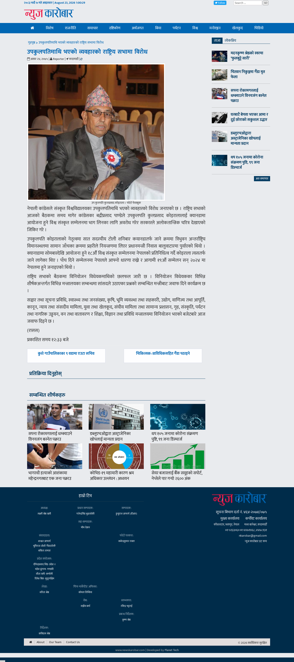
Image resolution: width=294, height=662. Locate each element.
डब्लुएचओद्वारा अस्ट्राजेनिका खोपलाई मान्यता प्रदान (110, 436)
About (41, 642)
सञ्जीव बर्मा (85, 606)
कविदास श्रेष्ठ (44, 633)
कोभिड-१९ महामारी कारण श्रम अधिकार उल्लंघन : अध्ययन (112, 475)
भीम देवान (85, 527)
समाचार (92, 28)
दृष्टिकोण (114, 28)
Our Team (55, 642)
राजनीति (70, 28)
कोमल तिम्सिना (85, 592)
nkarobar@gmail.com (253, 535)
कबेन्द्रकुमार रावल (126, 541)
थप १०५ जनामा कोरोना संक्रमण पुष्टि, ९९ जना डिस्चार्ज (175, 436)
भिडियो (258, 28)
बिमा (158, 28)
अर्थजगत (138, 28)
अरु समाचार (262, 178)
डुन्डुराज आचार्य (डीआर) (126, 513)
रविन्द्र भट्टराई (126, 606)
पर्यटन (177, 28)
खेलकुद (237, 28)
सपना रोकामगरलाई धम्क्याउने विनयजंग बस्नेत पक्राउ (50, 436)
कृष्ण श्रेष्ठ (126, 620)
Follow (221, 3)
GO (265, 3)
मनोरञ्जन (215, 28)
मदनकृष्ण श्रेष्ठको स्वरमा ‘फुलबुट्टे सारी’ (247, 56)
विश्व (195, 28)
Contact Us (73, 642)
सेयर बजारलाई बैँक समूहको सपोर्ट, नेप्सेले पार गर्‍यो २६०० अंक (177, 475)
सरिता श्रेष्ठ (44, 592)
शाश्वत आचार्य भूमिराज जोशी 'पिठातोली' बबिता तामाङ (44, 546)
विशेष (49, 28)
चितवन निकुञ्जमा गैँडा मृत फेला (248, 74)
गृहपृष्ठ (32, 43)
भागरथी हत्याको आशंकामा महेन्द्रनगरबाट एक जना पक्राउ (49, 475)
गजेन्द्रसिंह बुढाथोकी (85, 513)
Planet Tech (172, 650)
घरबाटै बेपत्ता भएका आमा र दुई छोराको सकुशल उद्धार (249, 117)
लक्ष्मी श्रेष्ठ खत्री (44, 513)
